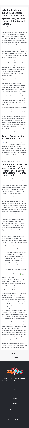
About (14, 396)
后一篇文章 (14, 358)
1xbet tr (17, 30)
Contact (14, 398)
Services (14, 394)
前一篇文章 (14, 353)
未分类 (4, 27)
